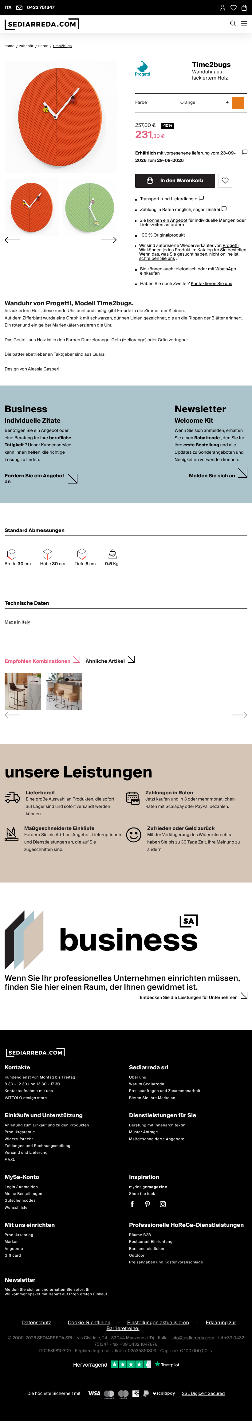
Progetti (230, 245)
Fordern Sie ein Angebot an (34, 479)
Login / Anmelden (21, 1187)
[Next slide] (109, 240)
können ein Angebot (167, 220)
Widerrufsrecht (19, 1139)
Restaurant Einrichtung (151, 1242)
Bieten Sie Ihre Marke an (152, 1098)
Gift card (13, 1255)
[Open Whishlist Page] (233, 8)
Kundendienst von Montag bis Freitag (40, 1077)
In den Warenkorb (181, 180)
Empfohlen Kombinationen (37, 660)
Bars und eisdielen (146, 1249)
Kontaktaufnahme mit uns (29, 1091)
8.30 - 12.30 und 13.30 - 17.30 (32, 1084)
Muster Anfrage (143, 1132)
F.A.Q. (10, 1160)
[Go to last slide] (12, 240)
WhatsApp (225, 269)
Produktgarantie (20, 1132)
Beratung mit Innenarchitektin (157, 1125)
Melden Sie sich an (212, 476)
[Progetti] (158, 68)
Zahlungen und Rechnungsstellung (37, 1146)
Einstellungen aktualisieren (158, 1323)
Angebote (14, 1249)
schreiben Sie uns (157, 258)
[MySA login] (223, 8)
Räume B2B (140, 1235)
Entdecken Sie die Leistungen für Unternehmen (189, 997)
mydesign (148, 1187)
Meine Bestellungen (23, 1194)
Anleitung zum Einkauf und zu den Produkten (47, 1125)
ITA (8, 7)
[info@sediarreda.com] (19, 8)
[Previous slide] (12, 715)
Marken (12, 1242)
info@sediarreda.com (192, 1338)
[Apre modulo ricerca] (233, 24)
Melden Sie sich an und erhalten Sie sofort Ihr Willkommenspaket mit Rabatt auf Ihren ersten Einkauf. (56, 1292)
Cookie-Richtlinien (89, 1323)
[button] (32, 207)
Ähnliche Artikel (105, 660)
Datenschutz (36, 1323)
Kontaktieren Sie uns (211, 284)
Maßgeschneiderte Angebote (156, 1139)
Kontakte (17, 1068)
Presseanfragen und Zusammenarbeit (164, 1091)
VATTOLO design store (26, 1098)
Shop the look (142, 1194)
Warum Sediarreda (146, 1084)
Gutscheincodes (20, 1201)
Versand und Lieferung (26, 1153)
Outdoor (137, 1255)
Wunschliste (16, 1207)
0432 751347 (41, 8)
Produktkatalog (19, 1235)
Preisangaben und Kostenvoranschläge (166, 1262)
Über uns (137, 1077)
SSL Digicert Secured (203, 1393)
